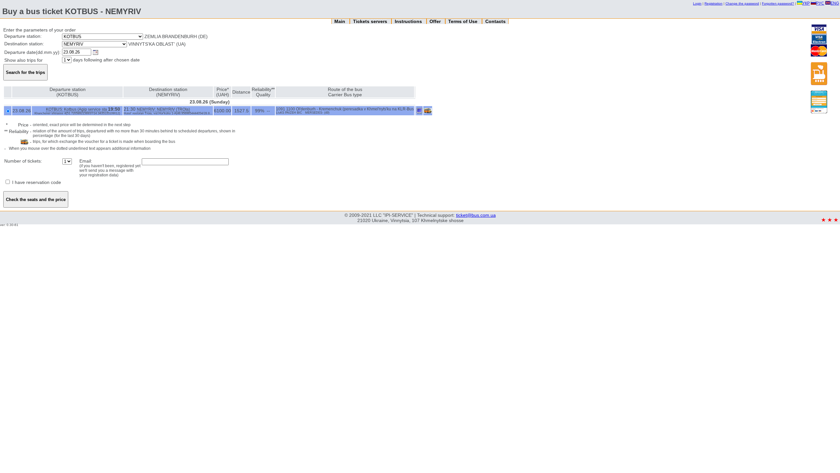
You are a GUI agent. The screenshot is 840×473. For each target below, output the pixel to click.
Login (697, 3)
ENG (834, 3)
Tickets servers (370, 21)
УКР (806, 3)
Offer (436, 21)
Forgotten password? (778, 3)
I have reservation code (36, 182)
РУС (820, 3)
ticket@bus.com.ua (476, 215)
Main (340, 21)
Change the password (742, 3)
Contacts (495, 21)
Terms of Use (463, 21)
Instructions (409, 21)
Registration (713, 3)
